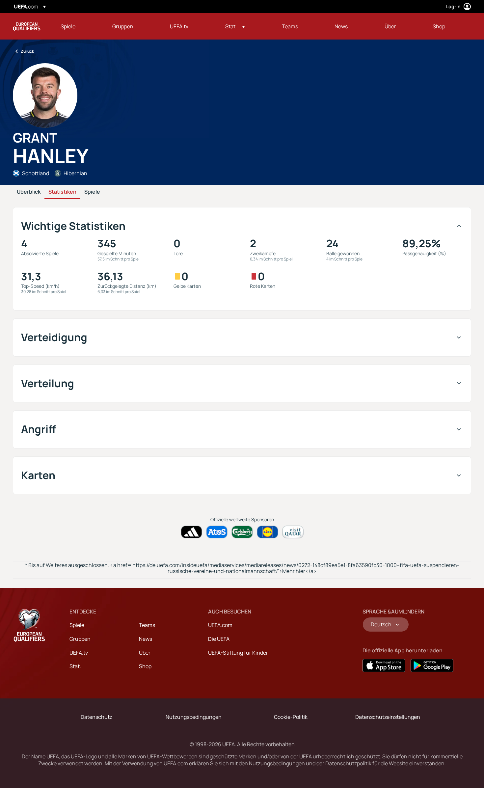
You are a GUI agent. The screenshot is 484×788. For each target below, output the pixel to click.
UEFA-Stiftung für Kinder (238, 652)
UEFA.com (220, 625)
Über (144, 652)
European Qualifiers (26, 26)
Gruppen (80, 638)
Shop (145, 666)
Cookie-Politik (291, 716)
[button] (235, 26)
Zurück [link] (27, 51)
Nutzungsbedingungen (194, 716)
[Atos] (217, 532)
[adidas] (191, 532)
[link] (68, 26)
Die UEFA (218, 638)
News (145, 638)
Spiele (92, 192)
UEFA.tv (78, 652)
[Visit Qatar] (293, 532)
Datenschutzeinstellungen (387, 716)
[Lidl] (267, 532)
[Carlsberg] (242, 532)
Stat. (75, 666)
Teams (147, 625)
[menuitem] (78, 26)
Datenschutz (96, 716)
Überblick (28, 192)
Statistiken (62, 192)
